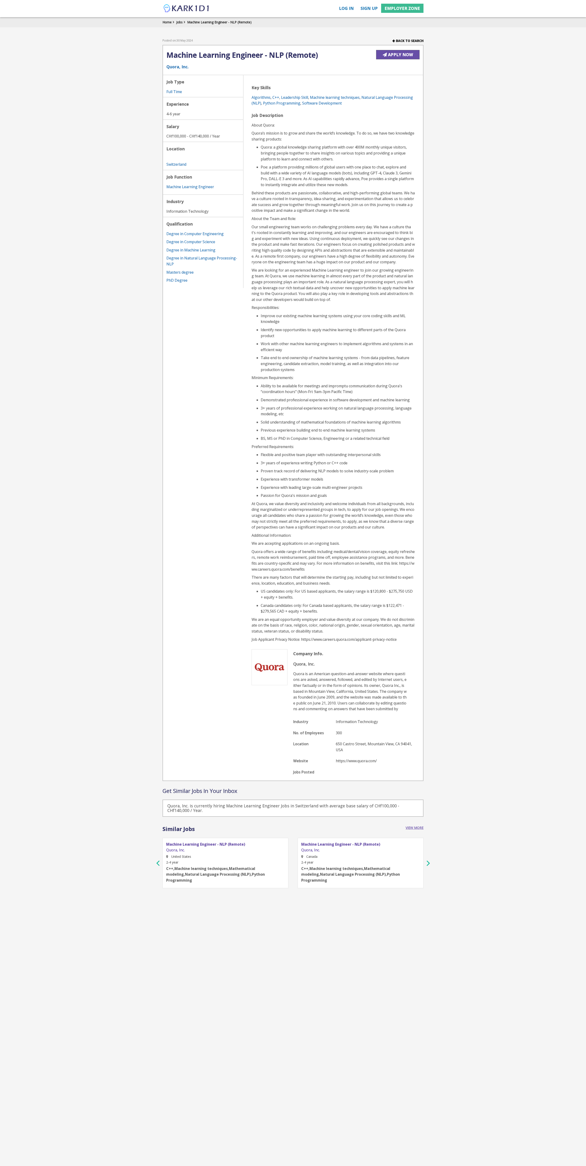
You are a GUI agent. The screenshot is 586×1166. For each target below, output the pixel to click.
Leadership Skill (294, 97)
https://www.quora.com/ (356, 760)
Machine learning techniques (335, 97)
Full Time (174, 91)
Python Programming (281, 103)
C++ (275, 97)
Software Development (322, 103)
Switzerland (176, 164)
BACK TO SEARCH (409, 40)
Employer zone (402, 8)
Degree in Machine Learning (190, 250)
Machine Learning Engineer (190, 186)
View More (414, 827)
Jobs (179, 22)
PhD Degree (176, 280)
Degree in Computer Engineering (195, 233)
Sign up (369, 8)
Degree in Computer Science (190, 241)
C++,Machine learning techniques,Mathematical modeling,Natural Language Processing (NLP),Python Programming (215, 874)
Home (167, 22)
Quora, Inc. (177, 66)
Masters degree (180, 272)
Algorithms (261, 97)
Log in (346, 8)
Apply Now (400, 54)
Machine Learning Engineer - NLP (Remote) (219, 22)
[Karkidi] (186, 8)
